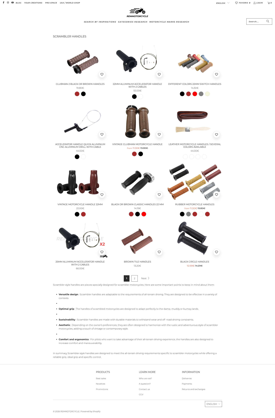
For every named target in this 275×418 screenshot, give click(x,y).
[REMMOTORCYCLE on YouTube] (12, 3)
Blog (18, 3)
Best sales (101, 378)
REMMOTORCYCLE (69, 411)
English (221, 3)
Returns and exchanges (193, 389)
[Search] (268, 21)
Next (144, 278)
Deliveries (187, 378)
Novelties (100, 383)
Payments (187, 383)
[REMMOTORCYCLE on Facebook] (3, 3)
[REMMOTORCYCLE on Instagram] (8, 3)
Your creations (33, 3)
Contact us (144, 389)
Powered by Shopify (90, 411)
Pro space (51, 3)
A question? (145, 383)
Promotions (102, 389)
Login (259, 3)
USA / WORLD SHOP (70, 3)
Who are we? (145, 378)
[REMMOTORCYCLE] (137, 12)
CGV (141, 394)
